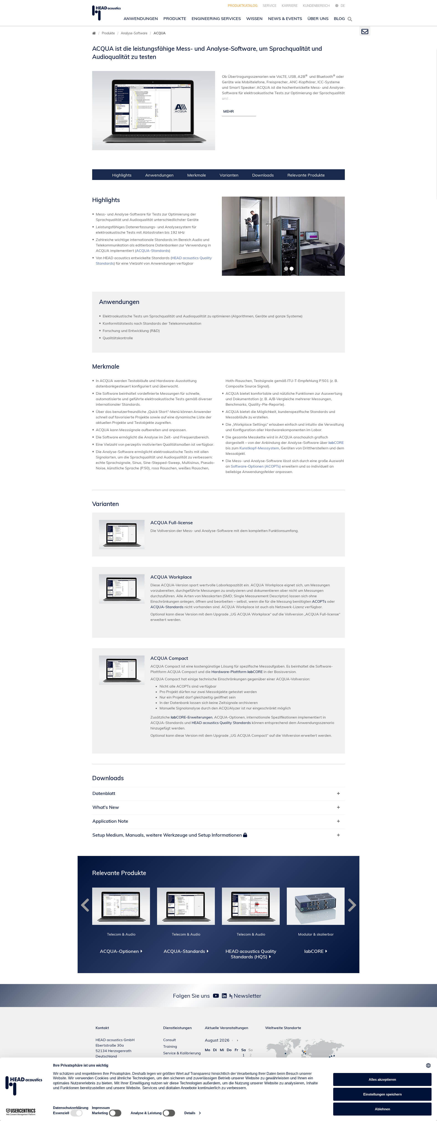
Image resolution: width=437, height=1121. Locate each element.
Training (170, 1046)
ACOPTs (319, 601)
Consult (169, 1039)
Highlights (122, 175)
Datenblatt (103, 793)
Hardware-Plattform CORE (237, 671)
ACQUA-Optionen (119, 951)
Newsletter (246, 995)
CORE (336, 442)
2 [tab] (287, 269)
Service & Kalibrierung (182, 1053)
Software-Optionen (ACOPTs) (256, 466)
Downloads (263, 175)
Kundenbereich (316, 6)
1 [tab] (281, 269)
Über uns (317, 18)
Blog (339, 18)
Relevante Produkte (306, 175)
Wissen (254, 18)
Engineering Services (216, 18)
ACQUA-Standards (152, 250)
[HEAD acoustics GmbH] (106, 12)
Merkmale (196, 175)
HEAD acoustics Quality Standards (221, 722)
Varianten (229, 175)
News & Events (285, 18)
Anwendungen (141, 18)
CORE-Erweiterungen (191, 717)
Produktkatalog (242, 6)
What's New (105, 807)
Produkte (174, 18)
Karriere (289, 6)
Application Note (110, 821)
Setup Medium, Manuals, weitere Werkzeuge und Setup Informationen (167, 835)
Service (269, 6)
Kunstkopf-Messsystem (259, 448)
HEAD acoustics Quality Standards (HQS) (251, 954)
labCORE (314, 951)
